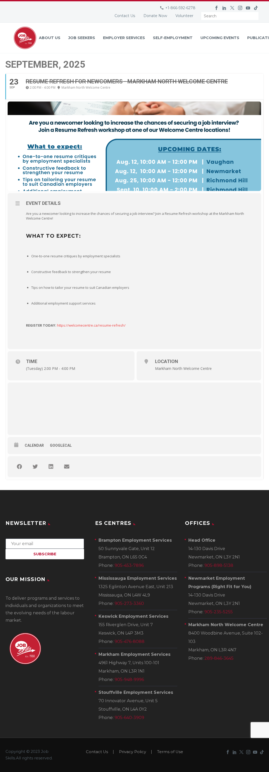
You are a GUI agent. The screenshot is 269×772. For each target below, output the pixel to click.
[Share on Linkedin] (51, 466)
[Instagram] (240, 8)
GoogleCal (61, 445)
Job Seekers (81, 37)
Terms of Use (170, 752)
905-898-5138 (218, 565)
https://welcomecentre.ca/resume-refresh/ (91, 325)
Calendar (34, 445)
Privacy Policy (132, 752)
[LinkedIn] (224, 8)
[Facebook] (216, 8)
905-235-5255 (218, 611)
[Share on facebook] (19, 466)
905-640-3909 (129, 717)
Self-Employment (173, 37)
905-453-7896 (129, 565)
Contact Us (125, 15)
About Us (49, 37)
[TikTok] (256, 8)
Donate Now (155, 15)
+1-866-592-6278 (180, 8)
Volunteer (184, 15)
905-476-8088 (129, 641)
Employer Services (124, 37)
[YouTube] (248, 8)
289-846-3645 (219, 658)
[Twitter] (232, 8)
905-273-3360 (129, 603)
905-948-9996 (129, 679)
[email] (45, 543)
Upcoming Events (219, 37)
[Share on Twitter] (35, 466)
